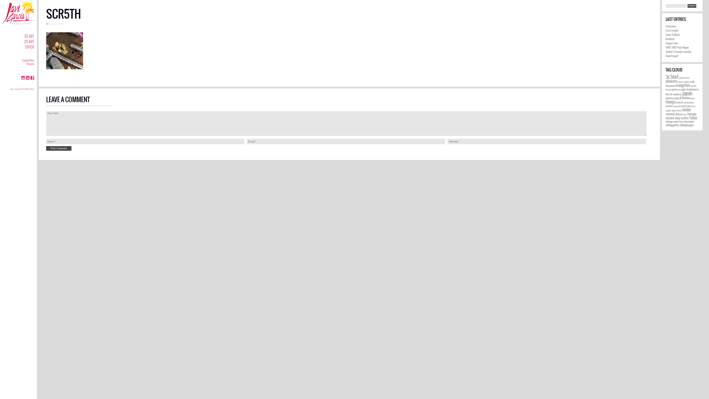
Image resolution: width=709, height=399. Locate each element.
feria (694, 85)
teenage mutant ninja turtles (681, 115)
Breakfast (670, 39)
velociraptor (688, 121)
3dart (674, 76)
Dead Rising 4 (672, 56)
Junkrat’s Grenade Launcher (678, 52)
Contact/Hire (28, 60)
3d (667, 77)
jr (680, 97)
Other (29, 47)
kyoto (693, 98)
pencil (684, 106)
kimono (686, 97)
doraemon (670, 86)
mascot (679, 102)
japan (687, 93)
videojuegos (686, 124)
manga (670, 101)
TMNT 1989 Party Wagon (677, 47)
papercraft (677, 106)
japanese (670, 98)
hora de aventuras (674, 94)
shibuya (679, 114)
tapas (685, 114)
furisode (668, 89)
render (686, 109)
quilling (668, 110)
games (675, 89)
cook (692, 81)
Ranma (679, 110)
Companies (671, 26)
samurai (670, 113)
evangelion (682, 85)
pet (688, 106)
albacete (671, 81)
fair (692, 85)
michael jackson (688, 102)
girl (680, 89)
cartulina (686, 81)
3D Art (29, 36)
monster (669, 106)
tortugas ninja (672, 121)
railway (673, 110)
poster (693, 106)
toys (681, 121)
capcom (680, 81)
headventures (692, 89)
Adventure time (684, 77)
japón (676, 98)
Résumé (30, 64)
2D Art (29, 41)
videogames (672, 124)
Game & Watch (673, 35)
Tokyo (693, 117)
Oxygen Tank (672, 43)
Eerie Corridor (672, 30)
